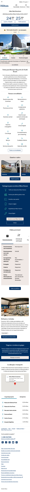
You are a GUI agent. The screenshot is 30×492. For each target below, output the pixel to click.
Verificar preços (18, 25)
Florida (13, 428)
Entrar (28, 7)
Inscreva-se (22, 7)
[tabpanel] (15, 63)
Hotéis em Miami (20, 428)
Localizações (4, 428)
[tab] (5, 57)
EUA (9, 428)
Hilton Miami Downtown (6, 430)
